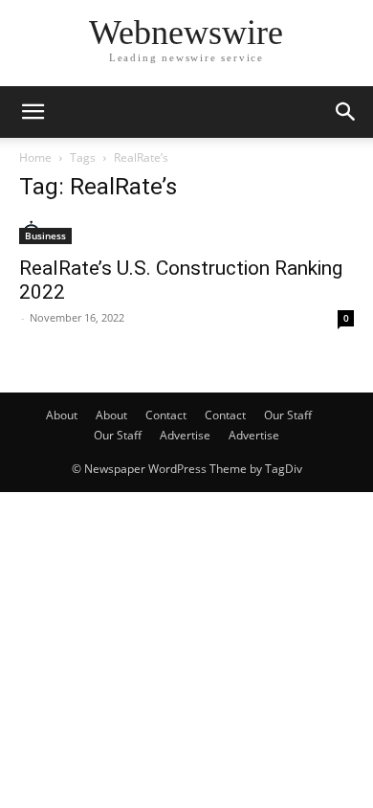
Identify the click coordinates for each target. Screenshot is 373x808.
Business (45, 235)
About (61, 415)
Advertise (185, 435)
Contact (165, 415)
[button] (32, 112)
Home (35, 157)
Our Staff (288, 415)
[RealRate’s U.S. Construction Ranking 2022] (186, 232)
